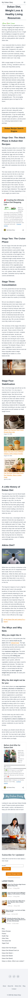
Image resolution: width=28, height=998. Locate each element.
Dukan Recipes (6, 931)
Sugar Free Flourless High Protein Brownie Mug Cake (17, 885)
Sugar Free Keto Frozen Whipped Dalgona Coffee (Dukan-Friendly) (16, 893)
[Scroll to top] (24, 995)
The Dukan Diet (6, 940)
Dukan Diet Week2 (7, 958)
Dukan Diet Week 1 (7, 953)
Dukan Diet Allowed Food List (10, 950)
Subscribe (6, 869)
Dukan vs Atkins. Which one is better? (13, 961)
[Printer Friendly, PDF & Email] (8, 23)
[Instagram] (18, 976)
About (4, 986)
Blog (3, 928)
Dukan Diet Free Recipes (9, 947)
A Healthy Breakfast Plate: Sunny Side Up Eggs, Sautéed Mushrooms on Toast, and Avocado (16, 920)
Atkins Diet (18, 986)
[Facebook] (10, 976)
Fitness (4, 933)
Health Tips (5, 936)
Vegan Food (5, 943)
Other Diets (5, 938)
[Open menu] (24, 2)
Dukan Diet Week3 (7, 956)
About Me (10, 986)
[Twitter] (14, 976)
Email (4, 865)
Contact (14, 989)
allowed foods (15, 643)
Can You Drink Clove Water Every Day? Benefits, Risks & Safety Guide (14, 475)
